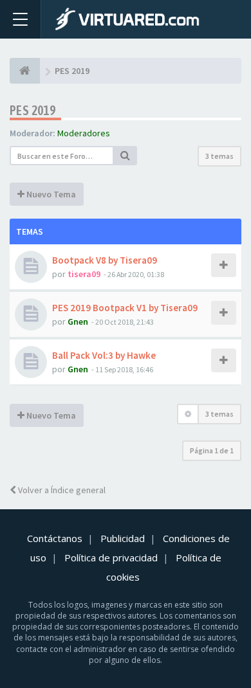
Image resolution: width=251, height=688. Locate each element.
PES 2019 (32, 110)
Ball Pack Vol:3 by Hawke (104, 355)
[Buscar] (125, 155)
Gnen (78, 321)
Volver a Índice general (61, 490)
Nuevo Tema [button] (50, 194)
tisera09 (84, 274)
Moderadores (83, 133)
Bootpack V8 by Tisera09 (104, 260)
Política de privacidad (111, 557)
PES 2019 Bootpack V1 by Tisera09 (125, 308)
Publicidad (122, 538)
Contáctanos (54, 538)
